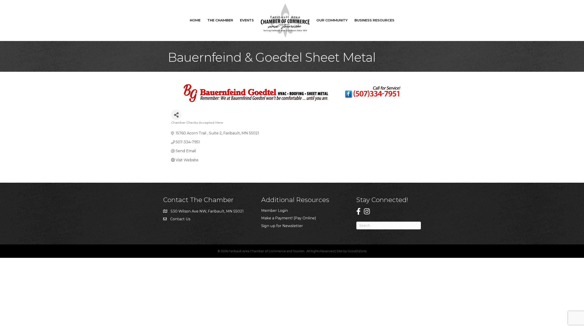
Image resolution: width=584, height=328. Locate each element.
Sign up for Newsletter (282, 226)
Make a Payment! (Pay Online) (289, 218)
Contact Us (180, 219)
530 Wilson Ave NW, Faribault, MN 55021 (207, 211)
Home (195, 20)
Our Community (332, 20)
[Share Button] (176, 115)
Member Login (274, 210)
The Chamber (220, 20)
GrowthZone (357, 251)
